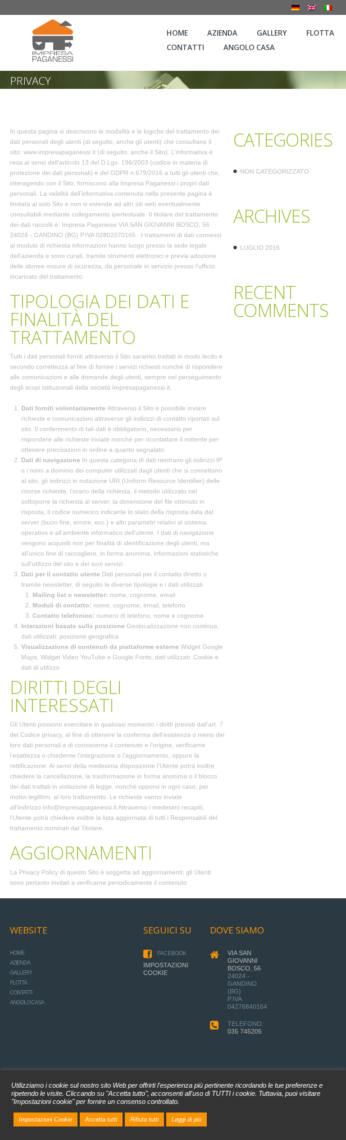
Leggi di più (186, 1119)
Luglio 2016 (260, 247)
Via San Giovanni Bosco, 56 (244, 960)
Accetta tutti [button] (101, 1119)
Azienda (20, 963)
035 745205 (245, 1031)
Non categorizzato (274, 171)
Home (17, 953)
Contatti (21, 992)
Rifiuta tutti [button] (144, 1119)
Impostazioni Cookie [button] (45, 1119)
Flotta (18, 982)
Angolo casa (27, 1002)
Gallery (21, 973)
